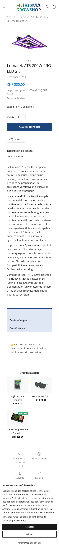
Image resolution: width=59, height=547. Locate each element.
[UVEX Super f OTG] (41, 385)
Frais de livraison (16, 98)
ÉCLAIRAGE (39, 17)
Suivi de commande (19, 479)
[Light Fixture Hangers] (17, 385)
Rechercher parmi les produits (19, 462)
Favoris (39, 477)
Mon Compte (39, 458)
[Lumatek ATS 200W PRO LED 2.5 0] (29, 42)
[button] (5, 6)
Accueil (11, 17)
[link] (29, 542)
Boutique (24, 17)
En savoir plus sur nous (14, 520)
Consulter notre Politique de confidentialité (24, 516)
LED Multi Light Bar (17, 21)
